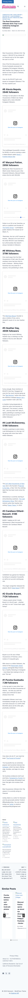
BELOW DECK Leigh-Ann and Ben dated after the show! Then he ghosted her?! (7, 873)
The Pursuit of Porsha (13, 758)
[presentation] (21, 895)
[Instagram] (9, 973)
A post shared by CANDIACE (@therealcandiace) (16, 568)
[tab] (10, 940)
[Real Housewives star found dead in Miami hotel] (7, 846)
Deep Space (15, 588)
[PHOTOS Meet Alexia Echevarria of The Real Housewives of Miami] (17, 824)
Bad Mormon (10, 395)
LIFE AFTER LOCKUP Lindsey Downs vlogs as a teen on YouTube (20, 873)
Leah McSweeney (15, 16)
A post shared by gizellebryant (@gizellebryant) (15, 648)
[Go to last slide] (4, 915)
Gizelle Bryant (17, 14)
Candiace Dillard (7, 14)
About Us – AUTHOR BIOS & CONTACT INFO (11, 960)
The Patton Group (8, 227)
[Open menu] (24, 6)
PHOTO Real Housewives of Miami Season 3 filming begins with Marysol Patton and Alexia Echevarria (6, 832)
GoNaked (5, 767)
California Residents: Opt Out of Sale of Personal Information (12, 965)
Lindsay (21, 926)
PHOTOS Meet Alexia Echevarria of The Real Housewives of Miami (17, 830)
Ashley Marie (7, 30)
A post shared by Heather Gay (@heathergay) (15, 383)
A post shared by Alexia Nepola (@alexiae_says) (16, 144)
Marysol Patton (7, 17)
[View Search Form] (18, 6)
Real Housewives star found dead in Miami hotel (6, 851)
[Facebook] (3, 973)
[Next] (23, 915)
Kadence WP (15, 993)
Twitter (11, 804)
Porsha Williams (17, 17)
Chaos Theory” (12, 505)
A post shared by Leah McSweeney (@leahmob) (16, 477)
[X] (6, 973)
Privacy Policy (7, 1)
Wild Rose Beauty (10, 316)
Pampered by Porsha (15, 778)
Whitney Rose (6, 19)
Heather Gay (6, 16)
